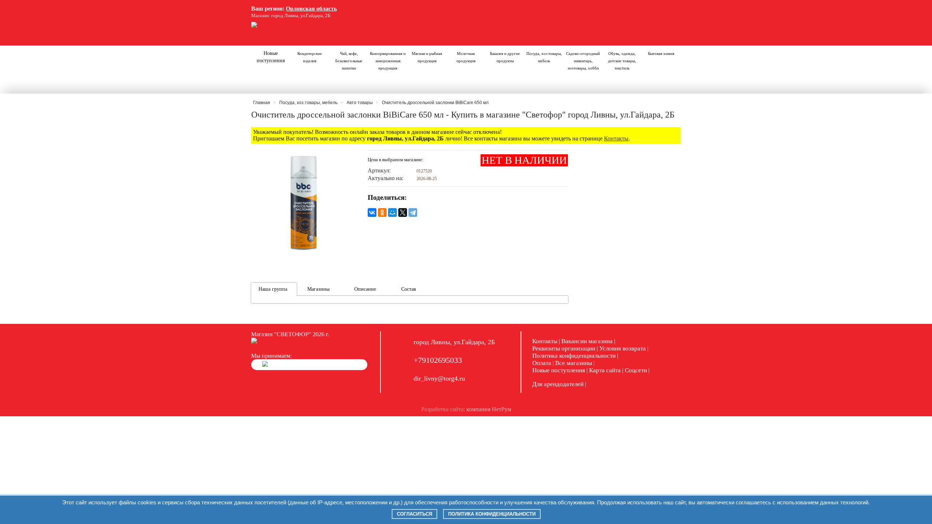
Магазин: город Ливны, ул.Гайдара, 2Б (290, 15)
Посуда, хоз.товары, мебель (544, 57)
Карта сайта (605, 370)
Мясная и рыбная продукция (427, 57)
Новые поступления (271, 57)
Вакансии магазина (587, 341)
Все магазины (573, 363)
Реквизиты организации (563, 348)
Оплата (541, 363)
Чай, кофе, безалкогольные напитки (348, 60)
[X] (402, 212)
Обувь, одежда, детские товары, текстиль (622, 60)
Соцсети (636, 370)
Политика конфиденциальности (574, 355)
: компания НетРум (466, 409)
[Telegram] (412, 212)
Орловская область (311, 8)
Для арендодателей (558, 384)
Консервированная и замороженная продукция (388, 60)
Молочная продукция (466, 57)
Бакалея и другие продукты (505, 57)
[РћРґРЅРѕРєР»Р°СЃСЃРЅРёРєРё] (382, 212)
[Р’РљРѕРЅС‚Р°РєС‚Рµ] (372, 212)
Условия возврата (622, 348)
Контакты (616, 138)
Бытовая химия (661, 53)
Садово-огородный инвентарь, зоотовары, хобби (583, 60)
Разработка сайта (442, 409)
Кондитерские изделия (309, 57)
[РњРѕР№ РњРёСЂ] (392, 212)
